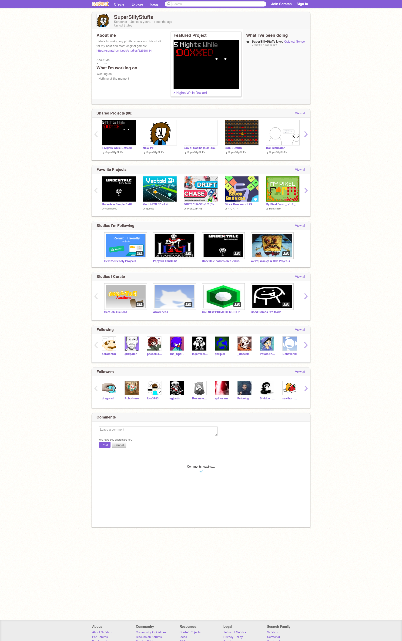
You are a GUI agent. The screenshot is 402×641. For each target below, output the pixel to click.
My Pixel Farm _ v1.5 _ (280, 204)
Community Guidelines (151, 632)
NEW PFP (149, 148)
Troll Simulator (275, 148)
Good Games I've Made (266, 312)
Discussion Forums (149, 636)
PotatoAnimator (267, 354)
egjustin (175, 398)
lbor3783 (153, 398)
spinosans (221, 398)
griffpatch (130, 354)
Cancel (119, 445)
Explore (137, 4)
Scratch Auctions (115, 312)
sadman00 (111, 208)
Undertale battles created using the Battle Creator (223, 261)
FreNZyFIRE (194, 208)
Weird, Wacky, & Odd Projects (270, 261)
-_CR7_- (233, 208)
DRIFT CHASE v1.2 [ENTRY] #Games (201, 204)
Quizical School (294, 41)
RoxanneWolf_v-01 (200, 398)
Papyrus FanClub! (165, 261)
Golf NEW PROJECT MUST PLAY (223, 312)
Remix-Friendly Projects (120, 261)
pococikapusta (155, 354)
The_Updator (177, 354)
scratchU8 (109, 354)
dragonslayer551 (109, 398)
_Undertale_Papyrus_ (245, 354)
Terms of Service (234, 632)
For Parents (100, 636)
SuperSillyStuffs (114, 152)
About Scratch (101, 632)
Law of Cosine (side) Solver (201, 148)
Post (105, 445)
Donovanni (289, 354)
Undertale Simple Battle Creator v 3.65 (119, 204)
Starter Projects (190, 632)
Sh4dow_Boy (267, 398)
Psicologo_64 (245, 398)
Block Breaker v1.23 (238, 204)
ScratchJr (273, 636)
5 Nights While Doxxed (190, 92)
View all (300, 113)
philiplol (220, 354)
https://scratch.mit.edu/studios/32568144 (124, 50)
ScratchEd (274, 632)
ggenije (150, 208)
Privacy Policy (233, 636)
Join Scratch (281, 3)
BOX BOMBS (233, 148)
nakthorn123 (290, 398)
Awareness (160, 312)
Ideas (154, 4)
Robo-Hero (131, 398)
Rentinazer (275, 208)
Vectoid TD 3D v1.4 (155, 204)
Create (119, 4)
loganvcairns (200, 354)
